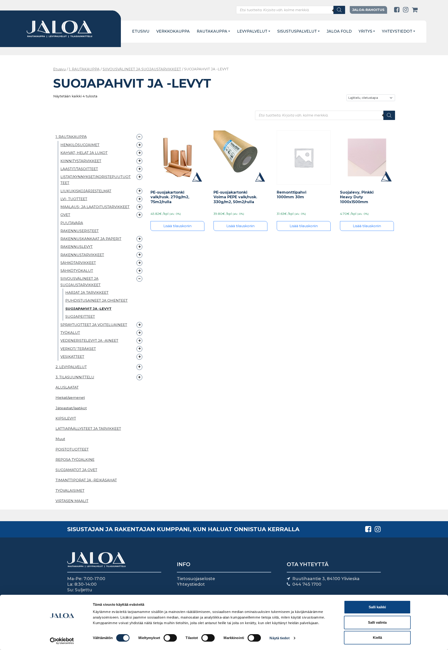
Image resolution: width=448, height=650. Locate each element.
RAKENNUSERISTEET (79, 230)
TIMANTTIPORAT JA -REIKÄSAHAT (86, 480)
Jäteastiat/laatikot (71, 408)
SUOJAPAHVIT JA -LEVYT (88, 308)
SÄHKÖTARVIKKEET (78, 262)
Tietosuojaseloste (196, 578)
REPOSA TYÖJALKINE (75, 459)
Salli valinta (377, 622)
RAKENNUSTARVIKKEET (82, 254)
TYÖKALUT (70, 332)
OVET (65, 214)
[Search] (339, 10)
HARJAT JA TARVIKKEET (86, 292)
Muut (60, 439)
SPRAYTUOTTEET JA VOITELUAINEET (93, 324)
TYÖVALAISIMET (70, 490)
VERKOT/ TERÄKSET (78, 348)
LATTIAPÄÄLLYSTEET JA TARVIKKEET (88, 428)
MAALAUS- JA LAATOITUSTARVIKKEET (95, 207)
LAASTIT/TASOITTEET (79, 168)
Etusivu (140, 31)
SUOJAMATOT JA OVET (76, 470)
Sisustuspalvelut (297, 31)
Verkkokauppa (173, 31)
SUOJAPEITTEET (80, 316)
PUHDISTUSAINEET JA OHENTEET (96, 300)
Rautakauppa (212, 31)
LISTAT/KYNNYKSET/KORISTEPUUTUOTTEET (95, 179)
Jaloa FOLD (339, 31)
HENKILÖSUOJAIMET (79, 145)
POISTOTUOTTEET (72, 449)
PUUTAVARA (71, 222)
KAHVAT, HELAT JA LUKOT (84, 153)
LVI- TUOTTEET (73, 198)
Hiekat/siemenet (70, 397)
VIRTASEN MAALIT (72, 501)
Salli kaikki (377, 607)
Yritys (365, 31)
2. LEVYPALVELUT (71, 367)
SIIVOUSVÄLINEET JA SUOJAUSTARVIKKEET (142, 69)
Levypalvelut (252, 31)
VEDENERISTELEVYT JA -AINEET (89, 340)
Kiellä (377, 638)
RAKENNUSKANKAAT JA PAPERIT (90, 238)
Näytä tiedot (279, 638)
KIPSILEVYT (66, 418)
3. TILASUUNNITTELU (75, 377)
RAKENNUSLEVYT (76, 246)
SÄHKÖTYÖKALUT (76, 270)
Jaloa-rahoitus (368, 10)
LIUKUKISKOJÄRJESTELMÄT (85, 190)
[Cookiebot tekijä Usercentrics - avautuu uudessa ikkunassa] (62, 640)
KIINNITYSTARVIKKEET (80, 160)
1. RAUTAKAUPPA (84, 69)
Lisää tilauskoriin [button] (177, 226)
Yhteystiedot (397, 31)
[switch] (170, 638)
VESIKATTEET (72, 356)
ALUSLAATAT (67, 387)
